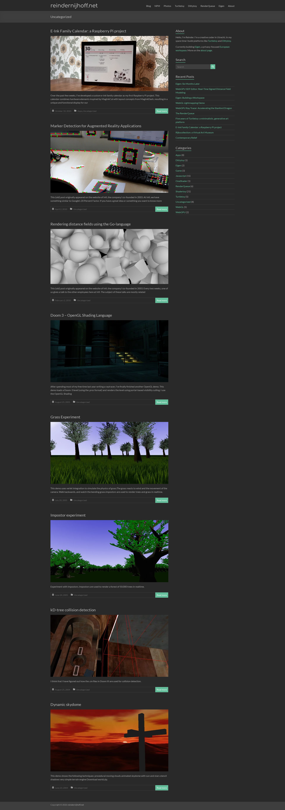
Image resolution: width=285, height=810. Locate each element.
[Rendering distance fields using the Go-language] (109, 231)
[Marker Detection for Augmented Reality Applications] (109, 132)
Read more (162, 111)
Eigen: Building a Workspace (190, 97)
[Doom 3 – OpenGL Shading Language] (109, 322)
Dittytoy (192, 5)
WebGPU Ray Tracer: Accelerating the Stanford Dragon (204, 108)
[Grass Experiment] (109, 424)
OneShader (181, 181)
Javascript (181, 175)
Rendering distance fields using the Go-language (90, 224)
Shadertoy (181, 191)
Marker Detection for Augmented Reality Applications (95, 125)
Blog (148, 5)
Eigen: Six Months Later (188, 83)
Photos (167, 5)
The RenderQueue (185, 113)
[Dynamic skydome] (109, 711)
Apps (79, 111)
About (231, 5)
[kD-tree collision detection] (109, 616)
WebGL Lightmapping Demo (190, 102)
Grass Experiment (65, 417)
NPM (157, 5)
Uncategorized (89, 111)
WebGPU (181, 212)
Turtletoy (179, 5)
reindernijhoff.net (74, 6)
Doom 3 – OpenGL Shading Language (81, 315)
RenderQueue (208, 5)
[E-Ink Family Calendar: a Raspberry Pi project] (109, 38)
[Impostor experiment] (109, 522)
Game (179, 170)
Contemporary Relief (186, 137)
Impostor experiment (68, 515)
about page (206, 50)
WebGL (179, 207)
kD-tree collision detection (73, 609)
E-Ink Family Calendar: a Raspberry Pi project (88, 31)
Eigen (221, 5)
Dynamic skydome (65, 704)
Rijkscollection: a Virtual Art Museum (195, 132)
